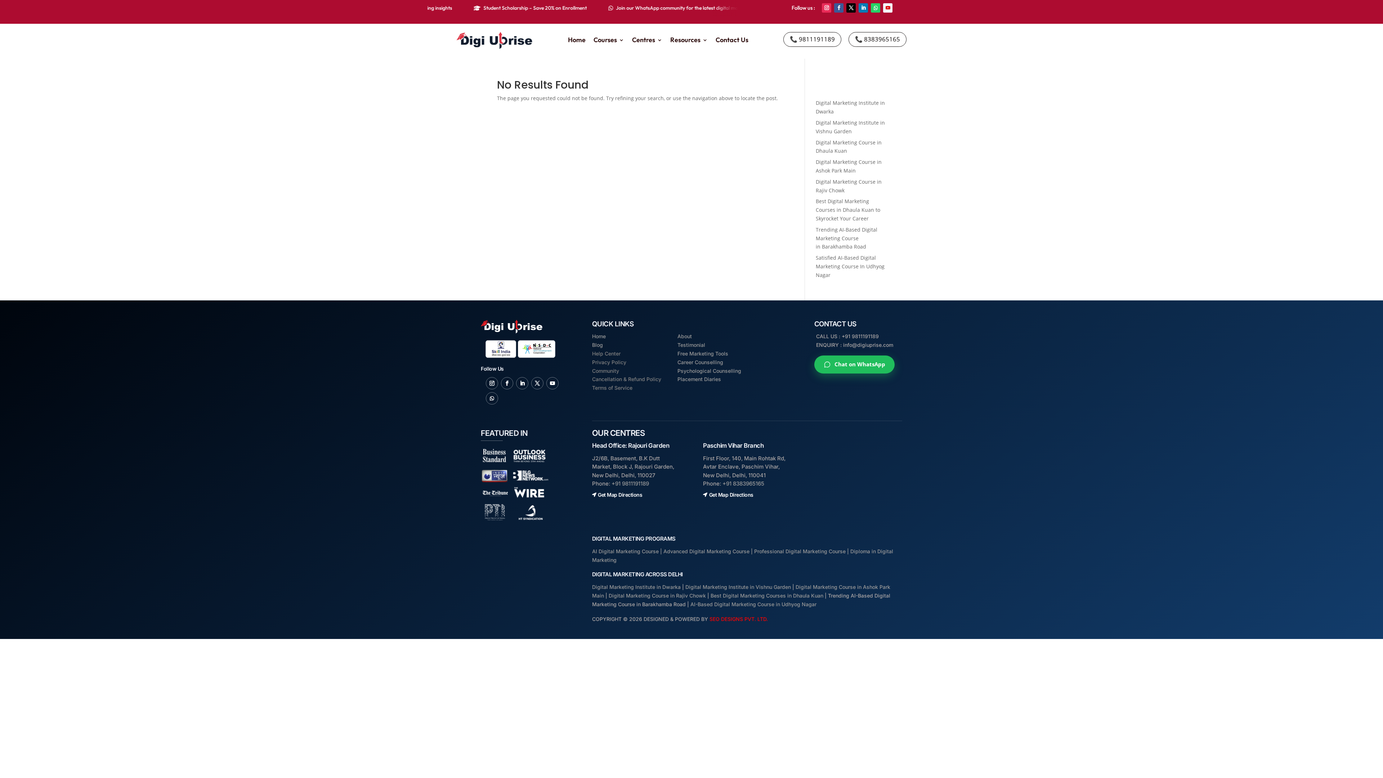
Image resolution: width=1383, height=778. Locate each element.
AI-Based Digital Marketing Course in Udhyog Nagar (753, 604)
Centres (643, 40)
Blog (597, 345)
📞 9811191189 (812, 39)
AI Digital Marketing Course (625, 551)
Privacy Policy (609, 362)
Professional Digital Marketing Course (800, 551)
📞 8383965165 (877, 39)
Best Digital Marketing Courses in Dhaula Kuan (767, 596)
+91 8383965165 (743, 483)
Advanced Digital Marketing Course (706, 551)
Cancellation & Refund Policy (626, 379)
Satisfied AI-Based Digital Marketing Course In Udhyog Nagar (850, 266)
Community (605, 371)
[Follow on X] (851, 8)
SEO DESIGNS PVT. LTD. (739, 619)
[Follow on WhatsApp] (875, 8)
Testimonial (691, 345)
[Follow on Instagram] (826, 8)
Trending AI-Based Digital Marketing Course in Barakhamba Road (846, 238)
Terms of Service (612, 388)
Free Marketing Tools (702, 353)
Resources (685, 40)
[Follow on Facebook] (838, 8)
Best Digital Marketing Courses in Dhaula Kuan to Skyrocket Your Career (848, 210)
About (684, 336)
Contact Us (732, 40)
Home (577, 40)
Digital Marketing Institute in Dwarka (636, 587)
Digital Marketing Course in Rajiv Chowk (657, 596)
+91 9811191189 (630, 483)
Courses (605, 40)
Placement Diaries (699, 379)
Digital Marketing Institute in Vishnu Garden (738, 587)
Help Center (606, 353)
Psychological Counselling (709, 371)
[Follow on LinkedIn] (863, 8)
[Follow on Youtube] (887, 8)
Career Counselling (700, 362)
